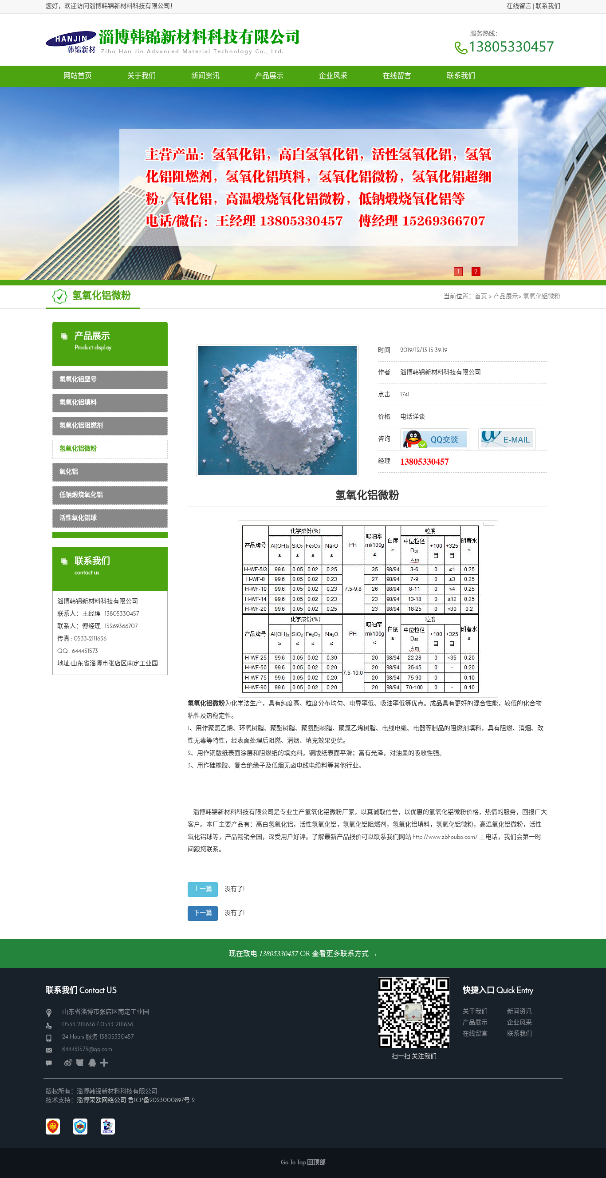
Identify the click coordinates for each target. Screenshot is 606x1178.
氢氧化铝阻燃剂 (81, 426)
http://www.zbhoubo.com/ (445, 837)
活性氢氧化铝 (318, 825)
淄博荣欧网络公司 (101, 1100)
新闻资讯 (519, 1011)
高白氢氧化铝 (274, 825)
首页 (481, 296)
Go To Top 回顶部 (303, 1162)
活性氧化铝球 (78, 518)
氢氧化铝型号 (78, 379)
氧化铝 (68, 472)
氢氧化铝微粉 (541, 296)
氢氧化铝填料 (78, 402)
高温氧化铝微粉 (501, 825)
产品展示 (505, 296)
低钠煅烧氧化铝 (81, 495)
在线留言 (519, 6)
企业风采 (519, 1023)
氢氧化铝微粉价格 (454, 812)
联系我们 (547, 6)
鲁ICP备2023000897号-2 (161, 1100)
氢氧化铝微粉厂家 (329, 812)
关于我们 (475, 1011)
